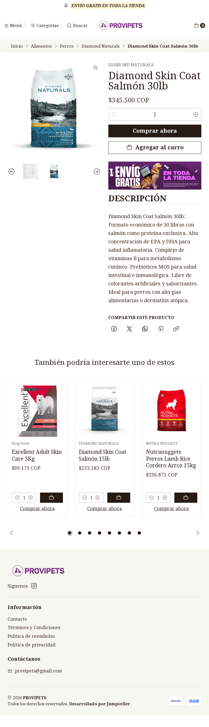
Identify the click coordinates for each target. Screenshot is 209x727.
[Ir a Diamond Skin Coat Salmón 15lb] (104, 411)
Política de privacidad (32, 644)
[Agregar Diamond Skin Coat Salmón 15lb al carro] (118, 498)
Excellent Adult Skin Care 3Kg (37, 455)
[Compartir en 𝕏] (129, 329)
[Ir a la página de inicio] (121, 25)
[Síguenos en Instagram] (34, 586)
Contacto (17, 619)
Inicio (17, 46)
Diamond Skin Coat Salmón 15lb (102, 455)
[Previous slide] (11, 171)
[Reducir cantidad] (114, 114)
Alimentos (41, 46)
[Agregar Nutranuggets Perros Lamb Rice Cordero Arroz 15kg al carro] (185, 498)
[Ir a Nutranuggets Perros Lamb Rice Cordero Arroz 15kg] (171, 411)
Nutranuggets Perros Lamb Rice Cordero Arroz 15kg (171, 459)
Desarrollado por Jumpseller (99, 704)
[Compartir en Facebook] (113, 329)
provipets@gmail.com (38, 670)
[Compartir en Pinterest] (160, 329)
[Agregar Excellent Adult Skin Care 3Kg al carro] (51, 498)
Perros (66, 46)
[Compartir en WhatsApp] (145, 329)
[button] (70, 533)
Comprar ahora (155, 131)
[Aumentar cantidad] (195, 114)
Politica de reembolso (31, 636)
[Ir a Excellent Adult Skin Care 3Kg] (37, 411)
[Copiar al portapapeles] (176, 329)
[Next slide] (97, 171)
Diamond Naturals (101, 46)
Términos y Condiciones (34, 627)
